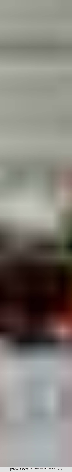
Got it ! (59, 469)
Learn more (12, 470)
